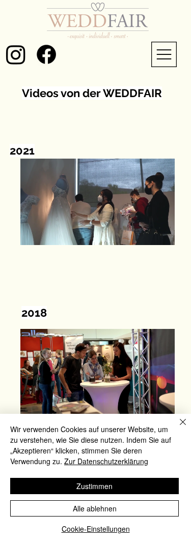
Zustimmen (94, 486)
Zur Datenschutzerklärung (106, 461)
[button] (157, 233)
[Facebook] (46, 54)
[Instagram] (16, 54)
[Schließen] (177, 428)
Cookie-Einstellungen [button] (96, 529)
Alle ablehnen (95, 508)
